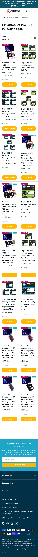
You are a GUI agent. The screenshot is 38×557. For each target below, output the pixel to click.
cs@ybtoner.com (13, 507)
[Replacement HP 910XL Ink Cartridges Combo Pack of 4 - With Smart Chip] (9, 51)
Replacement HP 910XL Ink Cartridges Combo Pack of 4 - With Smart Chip (9, 67)
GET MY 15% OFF (19, 465)
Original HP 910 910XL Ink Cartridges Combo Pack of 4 (9, 112)
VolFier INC (10, 540)
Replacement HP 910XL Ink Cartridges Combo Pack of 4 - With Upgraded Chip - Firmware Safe (28, 159)
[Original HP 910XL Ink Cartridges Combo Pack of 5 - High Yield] (28, 98)
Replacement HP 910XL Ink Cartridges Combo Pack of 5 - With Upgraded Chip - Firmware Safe (9, 256)
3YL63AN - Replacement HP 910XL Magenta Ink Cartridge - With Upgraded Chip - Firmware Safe (28, 352)
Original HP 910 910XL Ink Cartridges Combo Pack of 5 (9, 156)
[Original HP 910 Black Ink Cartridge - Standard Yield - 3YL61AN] (28, 288)
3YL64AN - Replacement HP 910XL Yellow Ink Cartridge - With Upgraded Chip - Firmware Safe (8, 352)
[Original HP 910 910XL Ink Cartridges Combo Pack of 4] (9, 98)
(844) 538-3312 (13, 503)
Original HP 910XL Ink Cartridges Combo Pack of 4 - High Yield (28, 66)
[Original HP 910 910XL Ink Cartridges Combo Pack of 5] (9, 142)
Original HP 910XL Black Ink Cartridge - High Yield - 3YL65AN (28, 205)
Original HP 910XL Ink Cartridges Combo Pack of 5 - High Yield (28, 112)
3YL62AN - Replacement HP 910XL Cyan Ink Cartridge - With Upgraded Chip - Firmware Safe (8, 400)
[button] (35, 11)
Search (4, 552)
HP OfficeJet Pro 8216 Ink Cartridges (17, 17)
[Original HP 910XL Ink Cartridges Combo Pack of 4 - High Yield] (28, 52)
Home (3, 17)
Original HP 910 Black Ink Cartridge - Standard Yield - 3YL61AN (28, 303)
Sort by (4, 37)
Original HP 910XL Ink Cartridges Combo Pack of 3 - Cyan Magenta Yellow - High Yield (28, 255)
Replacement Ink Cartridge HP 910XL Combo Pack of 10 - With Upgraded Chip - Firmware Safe (9, 208)
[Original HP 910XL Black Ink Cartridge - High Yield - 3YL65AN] (28, 191)
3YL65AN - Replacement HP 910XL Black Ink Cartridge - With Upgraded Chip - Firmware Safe (27, 401)
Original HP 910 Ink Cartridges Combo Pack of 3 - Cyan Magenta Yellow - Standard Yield (9, 304)
